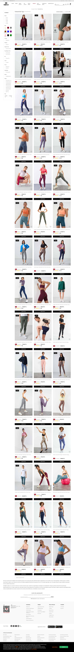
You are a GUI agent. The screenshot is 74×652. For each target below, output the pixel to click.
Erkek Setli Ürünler (29, 640)
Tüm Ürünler (16, 640)
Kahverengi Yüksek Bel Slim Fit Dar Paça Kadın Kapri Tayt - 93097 (42, 267)
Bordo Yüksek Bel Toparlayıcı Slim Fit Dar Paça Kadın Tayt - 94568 (42, 192)
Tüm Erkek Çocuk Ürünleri (64, 634)
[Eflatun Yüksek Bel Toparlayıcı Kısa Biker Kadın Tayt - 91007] (43, 552)
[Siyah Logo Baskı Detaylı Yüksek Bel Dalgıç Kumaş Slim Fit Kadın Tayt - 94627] (62, 327)
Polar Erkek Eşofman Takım (7, 636)
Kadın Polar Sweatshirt (40, 634)
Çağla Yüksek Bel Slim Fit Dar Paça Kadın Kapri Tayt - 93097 (61, 192)
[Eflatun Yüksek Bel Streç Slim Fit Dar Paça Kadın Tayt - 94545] (24, 552)
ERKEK (16, 3)
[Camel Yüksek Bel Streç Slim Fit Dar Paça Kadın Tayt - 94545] (43, 439)
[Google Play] (58, 626)
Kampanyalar (40, 610)
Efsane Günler (51, 616)
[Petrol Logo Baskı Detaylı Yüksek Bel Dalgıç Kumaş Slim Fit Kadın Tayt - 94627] (62, 514)
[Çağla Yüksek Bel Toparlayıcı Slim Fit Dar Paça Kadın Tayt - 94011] (24, 327)
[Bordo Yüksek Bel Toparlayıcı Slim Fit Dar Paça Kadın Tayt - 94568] (43, 177)
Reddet (17, 646)
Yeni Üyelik (62, 606)
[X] (16, 626)
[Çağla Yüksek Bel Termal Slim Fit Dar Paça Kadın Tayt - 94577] (62, 27)
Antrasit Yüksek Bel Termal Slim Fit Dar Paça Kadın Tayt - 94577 (23, 79)
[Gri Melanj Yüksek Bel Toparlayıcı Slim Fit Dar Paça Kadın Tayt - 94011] (24, 402)
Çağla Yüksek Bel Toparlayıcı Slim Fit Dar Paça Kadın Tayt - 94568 (42, 79)
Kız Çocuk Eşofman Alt (52, 639)
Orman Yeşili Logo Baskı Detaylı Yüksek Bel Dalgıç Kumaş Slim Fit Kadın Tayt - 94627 (22, 529)
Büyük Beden (62, 637)
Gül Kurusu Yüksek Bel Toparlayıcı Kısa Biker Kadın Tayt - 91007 (23, 192)
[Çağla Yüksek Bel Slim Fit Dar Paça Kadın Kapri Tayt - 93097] (62, 177)
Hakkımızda (28, 606)
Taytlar (13, 587)
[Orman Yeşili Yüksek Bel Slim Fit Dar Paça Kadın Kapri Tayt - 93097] (24, 477)
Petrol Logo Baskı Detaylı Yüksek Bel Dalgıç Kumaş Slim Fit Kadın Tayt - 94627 (61, 529)
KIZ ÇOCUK (25, 4)
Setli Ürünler (39, 639)
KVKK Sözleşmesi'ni (34, 598)
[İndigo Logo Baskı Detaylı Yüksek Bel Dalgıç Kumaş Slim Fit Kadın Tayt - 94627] (43, 514)
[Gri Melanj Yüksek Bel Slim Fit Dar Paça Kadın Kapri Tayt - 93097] (24, 252)
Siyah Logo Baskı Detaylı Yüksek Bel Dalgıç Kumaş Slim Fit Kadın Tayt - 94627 (60, 342)
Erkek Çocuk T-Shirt (63, 639)
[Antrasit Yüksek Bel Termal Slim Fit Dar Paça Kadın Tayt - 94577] (24, 64)
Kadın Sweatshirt (17, 634)
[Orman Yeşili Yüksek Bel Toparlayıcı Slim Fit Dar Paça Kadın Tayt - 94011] (43, 102)
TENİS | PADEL (29, 4)
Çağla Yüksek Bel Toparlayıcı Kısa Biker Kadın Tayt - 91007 (61, 304)
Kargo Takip (62, 0)
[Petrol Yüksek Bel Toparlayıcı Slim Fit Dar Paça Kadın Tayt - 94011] (62, 102)
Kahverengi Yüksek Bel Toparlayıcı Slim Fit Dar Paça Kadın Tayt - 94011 (61, 379)
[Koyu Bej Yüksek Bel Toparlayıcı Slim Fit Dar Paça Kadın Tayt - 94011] (24, 439)
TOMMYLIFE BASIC (44, 4)
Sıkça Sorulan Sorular (41, 606)
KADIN (13, 3)
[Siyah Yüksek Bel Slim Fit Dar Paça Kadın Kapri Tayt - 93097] (62, 139)
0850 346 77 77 (13, 607)
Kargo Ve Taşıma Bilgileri (41, 611)
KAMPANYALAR (51, 3)
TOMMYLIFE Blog (40, 608)
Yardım (66, 0)
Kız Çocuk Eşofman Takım (52, 636)
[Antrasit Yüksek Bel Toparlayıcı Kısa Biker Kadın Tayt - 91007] (62, 552)
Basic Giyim (5, 634)
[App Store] (51, 626)
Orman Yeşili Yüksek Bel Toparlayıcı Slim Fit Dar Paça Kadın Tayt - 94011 (42, 117)
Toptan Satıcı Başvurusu (29, 620)
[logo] (6, 3)
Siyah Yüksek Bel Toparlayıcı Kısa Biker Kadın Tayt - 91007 (42, 42)
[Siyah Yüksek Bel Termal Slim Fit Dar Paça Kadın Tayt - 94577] (24, 27)
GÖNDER (52, 596)
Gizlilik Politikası (28, 610)
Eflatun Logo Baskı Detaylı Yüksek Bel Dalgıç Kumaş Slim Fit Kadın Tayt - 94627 (61, 454)
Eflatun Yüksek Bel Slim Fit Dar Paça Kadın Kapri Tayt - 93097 (41, 154)
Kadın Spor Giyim (28, 637)
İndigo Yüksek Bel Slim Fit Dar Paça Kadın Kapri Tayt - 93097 (61, 267)
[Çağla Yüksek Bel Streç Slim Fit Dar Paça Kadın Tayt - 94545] (43, 214)
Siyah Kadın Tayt (28, 639)
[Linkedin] (20, 626)
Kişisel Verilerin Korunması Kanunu (30, 616)
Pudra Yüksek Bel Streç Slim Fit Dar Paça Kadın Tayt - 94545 (42, 379)
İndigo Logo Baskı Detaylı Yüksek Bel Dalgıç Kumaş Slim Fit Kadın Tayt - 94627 (42, 529)
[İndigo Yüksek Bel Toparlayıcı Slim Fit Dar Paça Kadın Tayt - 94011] (24, 289)
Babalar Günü (51, 606)
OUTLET (34, 3)
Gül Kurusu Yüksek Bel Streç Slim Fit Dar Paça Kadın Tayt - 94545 (61, 417)
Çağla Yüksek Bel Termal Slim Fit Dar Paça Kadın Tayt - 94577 (60, 42)
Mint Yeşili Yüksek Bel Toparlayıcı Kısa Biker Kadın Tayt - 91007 (23, 229)
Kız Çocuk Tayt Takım (52, 637)
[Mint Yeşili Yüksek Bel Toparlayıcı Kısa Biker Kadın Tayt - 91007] (24, 214)
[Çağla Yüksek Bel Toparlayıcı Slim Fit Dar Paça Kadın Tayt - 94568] (43, 64)
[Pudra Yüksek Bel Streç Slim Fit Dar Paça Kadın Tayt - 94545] (43, 364)
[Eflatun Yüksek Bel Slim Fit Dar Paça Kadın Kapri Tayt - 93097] (43, 139)
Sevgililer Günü (51, 615)
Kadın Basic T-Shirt (40, 640)
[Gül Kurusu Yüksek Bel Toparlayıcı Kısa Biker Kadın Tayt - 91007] (24, 177)
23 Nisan (50, 613)
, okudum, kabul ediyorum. (38, 598)
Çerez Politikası (34, 649)
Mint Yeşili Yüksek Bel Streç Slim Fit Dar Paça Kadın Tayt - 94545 (61, 492)
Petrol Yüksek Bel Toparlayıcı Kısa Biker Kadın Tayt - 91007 (23, 154)
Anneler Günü (51, 611)
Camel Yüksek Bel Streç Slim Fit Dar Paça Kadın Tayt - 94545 (42, 454)
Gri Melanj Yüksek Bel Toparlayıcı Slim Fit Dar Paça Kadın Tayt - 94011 (23, 417)
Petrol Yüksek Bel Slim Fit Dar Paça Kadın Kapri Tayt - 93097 (23, 379)
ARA (63, 4)
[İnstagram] (14, 626)
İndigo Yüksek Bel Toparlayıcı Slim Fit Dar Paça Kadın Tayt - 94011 (23, 304)
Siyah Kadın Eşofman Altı (18, 637)
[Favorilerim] (68, 4)
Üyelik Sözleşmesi (29, 618)
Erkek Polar (5, 639)
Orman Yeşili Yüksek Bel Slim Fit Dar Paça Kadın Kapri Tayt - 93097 (22, 492)
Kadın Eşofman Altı (17, 639)
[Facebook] (11, 626)
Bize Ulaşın (39, 613)
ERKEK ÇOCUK (20, 4)
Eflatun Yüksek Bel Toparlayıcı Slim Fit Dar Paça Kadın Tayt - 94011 (42, 417)
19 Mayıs (50, 608)
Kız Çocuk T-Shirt (51, 640)
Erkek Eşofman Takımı (6, 637)
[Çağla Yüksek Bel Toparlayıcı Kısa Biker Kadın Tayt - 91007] (62, 289)
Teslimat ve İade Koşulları (30, 608)
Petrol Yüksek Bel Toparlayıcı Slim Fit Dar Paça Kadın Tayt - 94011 (61, 117)
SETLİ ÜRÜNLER (38, 4)
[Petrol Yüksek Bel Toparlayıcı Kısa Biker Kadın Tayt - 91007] (24, 139)
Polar (15, 636)
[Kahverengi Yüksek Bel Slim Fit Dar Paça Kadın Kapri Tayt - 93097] (43, 252)
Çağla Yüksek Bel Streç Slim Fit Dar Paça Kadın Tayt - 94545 (42, 229)
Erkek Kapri (5, 640)
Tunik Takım (28, 634)
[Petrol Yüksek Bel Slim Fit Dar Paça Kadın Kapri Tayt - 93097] (24, 364)
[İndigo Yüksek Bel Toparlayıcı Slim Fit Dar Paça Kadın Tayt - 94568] (24, 102)
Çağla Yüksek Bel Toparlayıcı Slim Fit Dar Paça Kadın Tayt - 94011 (23, 342)
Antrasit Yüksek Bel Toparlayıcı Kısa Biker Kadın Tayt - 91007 (61, 567)
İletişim (70, 0)
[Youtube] (18, 626)
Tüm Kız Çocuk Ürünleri (52, 634)
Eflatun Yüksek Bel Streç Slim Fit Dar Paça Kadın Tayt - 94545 (22, 567)
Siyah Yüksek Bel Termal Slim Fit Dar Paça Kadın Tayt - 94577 (22, 42)
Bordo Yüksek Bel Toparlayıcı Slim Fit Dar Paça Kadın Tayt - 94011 (42, 492)
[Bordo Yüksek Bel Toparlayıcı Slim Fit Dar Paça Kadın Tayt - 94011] (43, 477)
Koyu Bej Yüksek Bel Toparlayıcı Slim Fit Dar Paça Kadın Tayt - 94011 (23, 454)
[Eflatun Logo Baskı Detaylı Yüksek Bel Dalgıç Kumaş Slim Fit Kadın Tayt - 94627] (62, 439)
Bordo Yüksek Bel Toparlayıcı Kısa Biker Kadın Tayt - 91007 (42, 304)
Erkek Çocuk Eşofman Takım (64, 636)
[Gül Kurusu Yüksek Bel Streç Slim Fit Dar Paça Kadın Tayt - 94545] (62, 402)
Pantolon (38, 636)
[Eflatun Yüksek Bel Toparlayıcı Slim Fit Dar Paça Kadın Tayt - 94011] (43, 402)
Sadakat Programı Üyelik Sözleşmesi (30, 612)
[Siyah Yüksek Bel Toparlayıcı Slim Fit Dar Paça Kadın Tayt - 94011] (62, 64)
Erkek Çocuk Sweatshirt (40, 637)
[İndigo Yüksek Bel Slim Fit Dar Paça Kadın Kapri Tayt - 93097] (62, 252)
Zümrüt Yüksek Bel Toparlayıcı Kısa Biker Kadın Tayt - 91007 (61, 229)
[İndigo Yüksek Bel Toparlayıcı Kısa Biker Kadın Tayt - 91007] (43, 327)
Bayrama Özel (51, 610)
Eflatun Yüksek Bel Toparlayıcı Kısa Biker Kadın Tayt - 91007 (42, 567)
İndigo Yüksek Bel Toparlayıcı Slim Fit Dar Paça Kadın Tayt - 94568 (23, 117)
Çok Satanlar (28, 636)
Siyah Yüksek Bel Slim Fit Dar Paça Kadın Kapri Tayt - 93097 (61, 154)
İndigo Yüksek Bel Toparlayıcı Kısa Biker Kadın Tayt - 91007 (42, 342)
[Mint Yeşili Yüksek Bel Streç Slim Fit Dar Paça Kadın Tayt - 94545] (62, 477)
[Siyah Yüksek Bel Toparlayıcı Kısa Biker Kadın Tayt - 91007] (43, 27)
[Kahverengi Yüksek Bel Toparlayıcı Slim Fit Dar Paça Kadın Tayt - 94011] (62, 364)
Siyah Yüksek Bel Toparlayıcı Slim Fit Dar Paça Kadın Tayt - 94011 (61, 79)
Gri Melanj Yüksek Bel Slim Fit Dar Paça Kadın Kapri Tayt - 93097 (23, 267)
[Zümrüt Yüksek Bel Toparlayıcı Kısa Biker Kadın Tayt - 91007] (62, 214)
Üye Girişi (62, 608)
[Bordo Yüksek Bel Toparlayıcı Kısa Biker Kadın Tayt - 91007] (43, 289)
